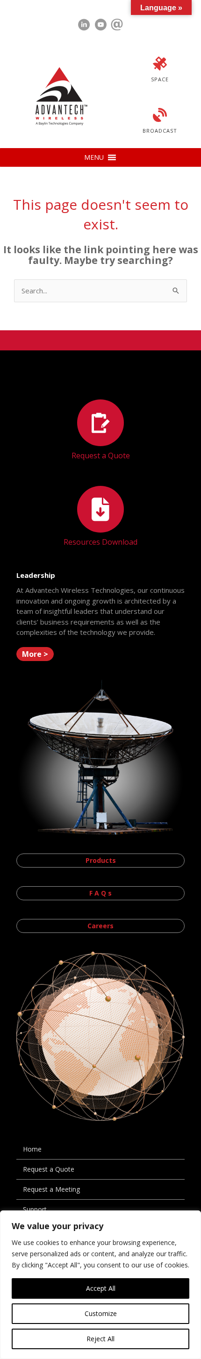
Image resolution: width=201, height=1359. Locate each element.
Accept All (100, 1288)
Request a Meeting (51, 1189)
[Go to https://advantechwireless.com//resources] (100, 517)
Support (35, 1209)
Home (32, 1149)
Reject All (100, 1338)
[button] (94, 157)
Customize (101, 1313)
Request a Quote (48, 1169)
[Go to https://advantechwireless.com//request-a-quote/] (100, 431)
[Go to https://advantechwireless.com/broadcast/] (160, 122)
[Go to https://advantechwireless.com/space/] (160, 70)
